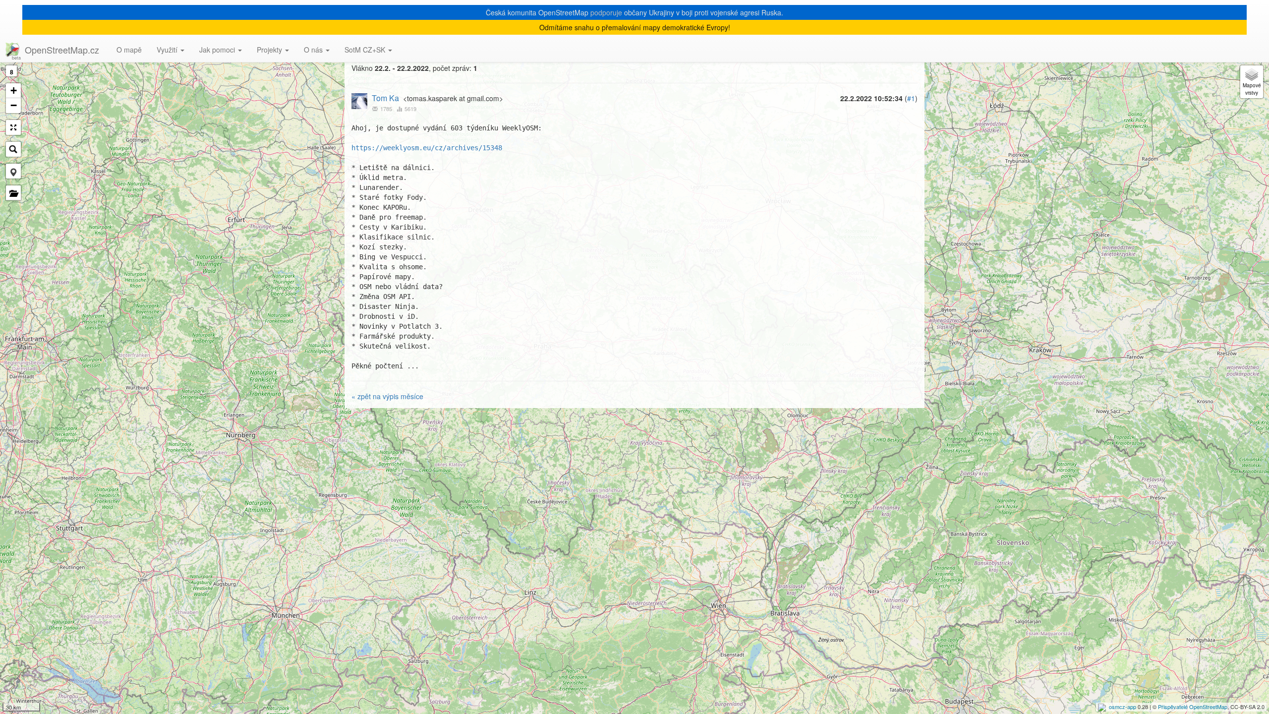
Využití (168, 50)
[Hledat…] (13, 149)
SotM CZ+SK (366, 50)
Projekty (270, 50)
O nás (314, 50)
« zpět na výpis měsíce (387, 396)
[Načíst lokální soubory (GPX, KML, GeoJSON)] (13, 192)
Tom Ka (385, 98)
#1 (911, 98)
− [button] (13, 105)
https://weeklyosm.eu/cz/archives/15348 (426, 148)
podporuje (606, 12)
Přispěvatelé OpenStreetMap (1192, 707)
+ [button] (13, 90)
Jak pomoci (218, 50)
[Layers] (1251, 81)
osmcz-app (1122, 707)
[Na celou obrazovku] (13, 127)
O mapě (129, 50)
